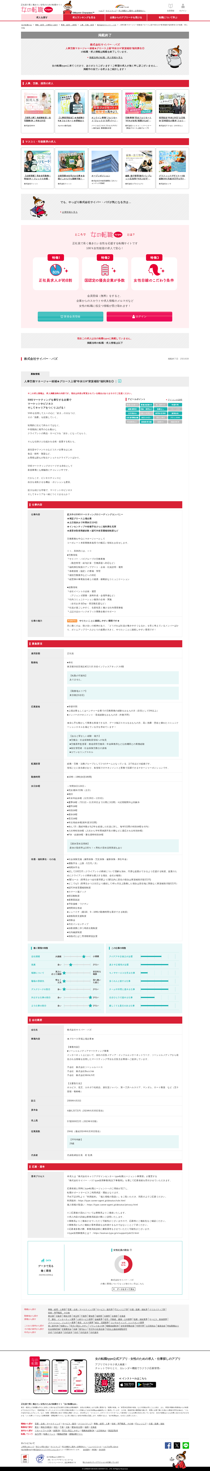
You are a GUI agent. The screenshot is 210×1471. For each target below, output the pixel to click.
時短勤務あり (173, 1326)
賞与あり (83, 1329)
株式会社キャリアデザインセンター (46, 1449)
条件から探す (27, 1431)
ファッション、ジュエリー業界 (62, 1322)
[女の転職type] (26, 1449)
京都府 (115, 1316)
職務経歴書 (62, 1434)
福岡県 (99, 1316)
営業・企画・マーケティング (47, 1424)
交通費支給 (67, 1329)
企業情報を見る (70, 212)
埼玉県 (76, 1316)
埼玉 (56, 1427)
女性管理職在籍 (127, 1326)
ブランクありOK (97, 1326)
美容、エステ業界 (85, 1322)
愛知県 (91, 1316)
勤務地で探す (27, 1427)
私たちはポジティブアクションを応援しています (101, 1462)
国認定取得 (113, 1431)
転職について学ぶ (168, 17)
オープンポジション (101, 176)
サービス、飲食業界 (158, 1319)
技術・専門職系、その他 (59, 1313)
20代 (50, 1332)
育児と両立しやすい (79, 1326)
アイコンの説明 (175, 400)
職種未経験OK (112, 1326)
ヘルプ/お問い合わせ (110, 1447)
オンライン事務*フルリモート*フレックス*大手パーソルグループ (105, 119)
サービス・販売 (69, 1424)
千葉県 (84, 1316)
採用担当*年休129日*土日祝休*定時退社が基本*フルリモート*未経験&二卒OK (172, 119)
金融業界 (99, 1319)
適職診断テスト (76, 1434)
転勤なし (64, 1326)
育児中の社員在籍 (97, 1329)
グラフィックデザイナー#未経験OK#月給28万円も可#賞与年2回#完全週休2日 (172, 177)
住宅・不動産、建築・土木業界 (118, 1319)
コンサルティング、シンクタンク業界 (127, 1322)
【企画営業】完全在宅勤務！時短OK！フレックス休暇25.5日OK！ (37, 177)
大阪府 (59, 1316)
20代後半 (58, 1332)
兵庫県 (107, 1316)
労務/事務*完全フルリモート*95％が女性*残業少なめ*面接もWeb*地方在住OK (138, 119)
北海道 (122, 1316)
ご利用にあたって (27, 1447)
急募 (75, 1329)
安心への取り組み (42, 1447)
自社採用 (102, 1449)
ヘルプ (101, 11)
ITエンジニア (141, 1424)
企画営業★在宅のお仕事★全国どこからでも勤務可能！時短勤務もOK (71, 177)
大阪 (68, 1427)
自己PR (38, 1434)
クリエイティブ (85, 1424)
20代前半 (68, 1332)
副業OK (56, 1431)
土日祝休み (151, 1326)
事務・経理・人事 (102, 1424)
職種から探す (27, 1424)
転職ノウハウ (27, 1434)
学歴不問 (140, 1326)
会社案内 (86, 1449)
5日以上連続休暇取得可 (116, 1329)
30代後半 (94, 1332)
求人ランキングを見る (84, 17)
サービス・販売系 (105, 1309)
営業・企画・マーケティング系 (81, 1309)
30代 (76, 1332)
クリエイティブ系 (157, 1309)
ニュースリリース (94, 1447)
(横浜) (49, 1427)
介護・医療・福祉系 (138, 1309)
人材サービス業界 (85, 1319)
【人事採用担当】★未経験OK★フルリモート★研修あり (71, 119)
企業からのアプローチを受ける (126, 17)
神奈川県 (67, 1316)
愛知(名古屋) (77, 1427)
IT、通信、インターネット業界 (61, 1319)
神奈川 (44, 1427)
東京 (37, 1427)
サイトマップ (111, 11)
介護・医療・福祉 (156, 1424)
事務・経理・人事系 (57, 1309)
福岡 (87, 1427)
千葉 (62, 1427)
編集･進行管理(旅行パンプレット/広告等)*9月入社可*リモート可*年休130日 (138, 177)
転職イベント (49, 1434)
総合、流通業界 (102, 1322)
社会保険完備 (54, 1329)
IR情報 (94, 1449)
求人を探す (42, 17)
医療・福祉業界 (140, 1319)
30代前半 (84, 1332)
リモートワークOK (43, 1431)
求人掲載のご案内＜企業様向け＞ (132, 11)
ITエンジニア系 (121, 1309)
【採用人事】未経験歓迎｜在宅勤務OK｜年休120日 (37, 119)
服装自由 (161, 1326)
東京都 (51, 1316)
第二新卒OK (53, 1326)
